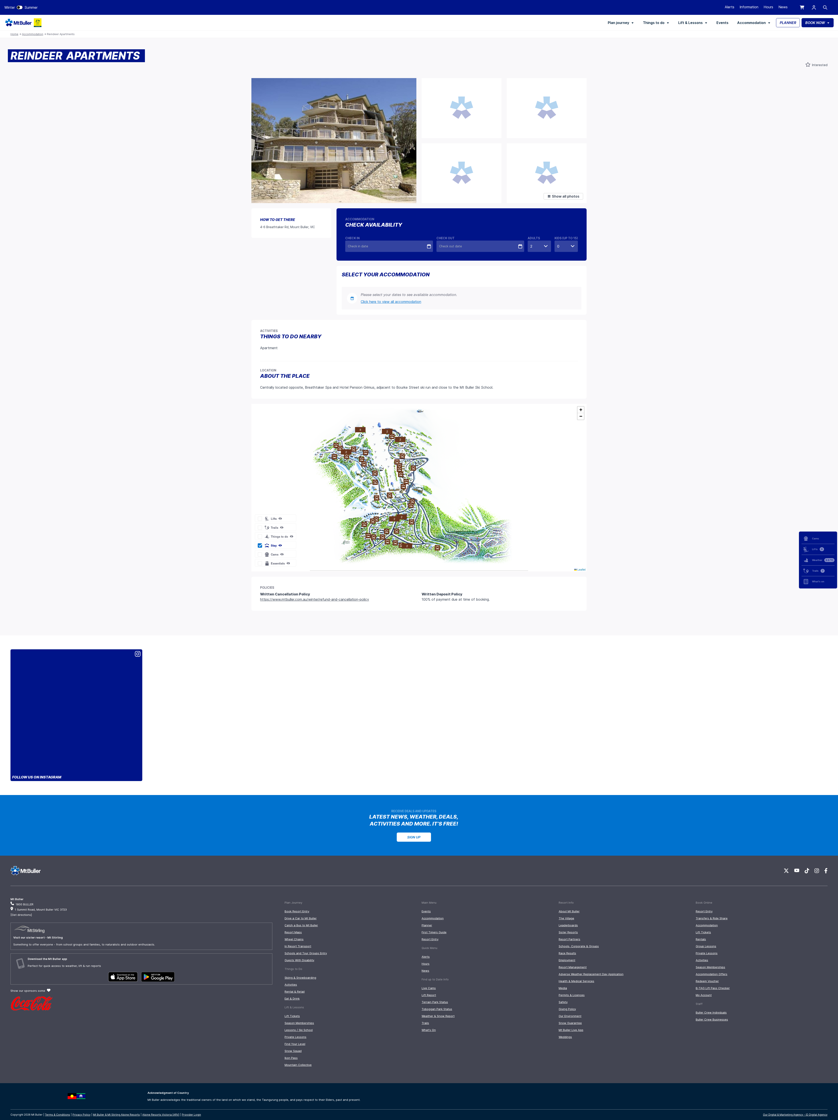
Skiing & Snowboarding (300, 977)
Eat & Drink (292, 998)
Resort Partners (569, 939)
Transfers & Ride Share (712, 918)
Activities (291, 984)
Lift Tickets (292, 1016)
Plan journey (618, 23)
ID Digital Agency (817, 1114)
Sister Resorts (568, 932)
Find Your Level (295, 1044)
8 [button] (360, 429)
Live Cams (429, 988)
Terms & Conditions (57, 1114)
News (783, 7)
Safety (563, 1002)
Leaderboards (568, 925)
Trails (425, 1023)
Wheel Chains (294, 939)
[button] (413, 468)
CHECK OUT (445, 238)
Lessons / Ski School (299, 1030)
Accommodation (751, 23)
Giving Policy (567, 1009)
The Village (566, 918)
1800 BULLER (24, 904)
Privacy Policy (81, 1114)
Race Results (567, 953)
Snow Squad (293, 1051)
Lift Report (429, 995)
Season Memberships (299, 1023)
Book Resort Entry (297, 911)
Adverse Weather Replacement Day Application (591, 974)
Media (563, 988)
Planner (427, 925)
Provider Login (191, 1114)
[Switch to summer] (20, 7)
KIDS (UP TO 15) (566, 238)
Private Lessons (295, 1037)
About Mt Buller (569, 911)
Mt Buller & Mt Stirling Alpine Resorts (116, 1114)
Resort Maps (293, 932)
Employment (567, 960)
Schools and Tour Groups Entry (306, 953)
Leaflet (581, 569)
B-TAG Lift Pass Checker (713, 988)
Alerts (729, 7)
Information (749, 7)
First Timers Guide (434, 932)
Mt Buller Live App (571, 1030)
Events (722, 23)
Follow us (36, 777)
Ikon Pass (291, 1058)
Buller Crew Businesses (712, 1019)
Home (14, 34)
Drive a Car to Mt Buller (301, 918)
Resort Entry (430, 939)
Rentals (701, 939)
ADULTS (534, 238)
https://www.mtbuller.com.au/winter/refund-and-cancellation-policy (314, 599)
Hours (768, 7)
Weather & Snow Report (438, 1016)
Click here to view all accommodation (391, 301)
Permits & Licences (572, 995)
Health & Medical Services (576, 981)
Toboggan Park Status (437, 1009)
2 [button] (400, 439)
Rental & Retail (295, 991)
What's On (429, 1030)
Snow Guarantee (570, 1023)
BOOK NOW (815, 23)
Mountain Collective (298, 1065)
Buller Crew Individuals (711, 1012)
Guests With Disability (299, 960)
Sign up (414, 837)
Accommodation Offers (711, 974)
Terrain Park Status (435, 1002)
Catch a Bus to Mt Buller (301, 925)
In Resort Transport (298, 946)
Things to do (654, 23)
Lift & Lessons (690, 23)
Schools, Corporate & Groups (579, 946)
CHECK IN (352, 238)
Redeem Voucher (707, 981)
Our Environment (570, 1016)
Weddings (565, 1037)
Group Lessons (706, 946)
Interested (819, 65)
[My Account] (814, 7)
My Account (704, 995)
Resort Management (573, 967)
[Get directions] (21, 915)
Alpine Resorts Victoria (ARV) (160, 1114)
